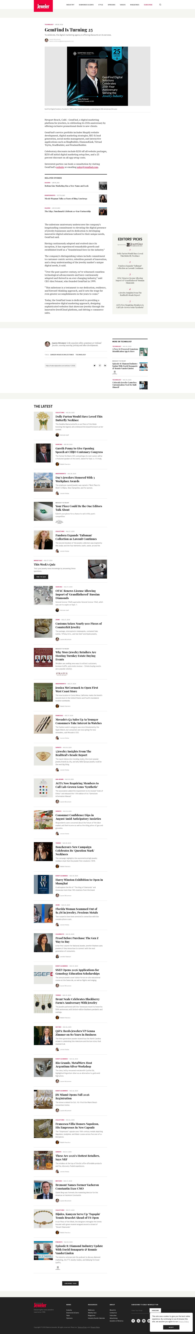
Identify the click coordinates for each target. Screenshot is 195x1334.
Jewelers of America (116, 1321)
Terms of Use (82, 1327)
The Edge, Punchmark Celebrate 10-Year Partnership (68, 211)
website (60, 167)
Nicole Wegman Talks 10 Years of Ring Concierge (66, 198)
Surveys (58, 747)
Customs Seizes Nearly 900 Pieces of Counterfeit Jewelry (79, 625)
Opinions (111, 4)
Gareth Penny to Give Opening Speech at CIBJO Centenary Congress (79, 450)
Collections (60, 412)
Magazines (134, 4)
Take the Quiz (41, 577)
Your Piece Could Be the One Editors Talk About (79, 507)
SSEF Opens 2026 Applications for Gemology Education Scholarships (78, 971)
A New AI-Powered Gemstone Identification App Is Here (125, 350)
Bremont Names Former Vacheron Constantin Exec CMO (77, 1186)
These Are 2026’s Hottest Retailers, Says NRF (78, 1157)
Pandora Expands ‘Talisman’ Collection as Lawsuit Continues (130, 267)
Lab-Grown (59, 779)
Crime (58, 620)
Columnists (60, 934)
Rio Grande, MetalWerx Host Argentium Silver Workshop (74, 1064)
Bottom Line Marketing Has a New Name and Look (66, 186)
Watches (59, 1181)
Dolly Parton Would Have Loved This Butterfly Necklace (130, 254)
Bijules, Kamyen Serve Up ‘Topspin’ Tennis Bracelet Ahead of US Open (78, 1215)
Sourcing (59, 444)
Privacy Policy (95, 1327)
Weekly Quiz (92, 1312)
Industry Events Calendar (96, 1318)
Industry (70, 4)
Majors (47, 182)
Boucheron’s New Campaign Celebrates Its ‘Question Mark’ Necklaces (75, 850)
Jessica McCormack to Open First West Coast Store (77, 689)
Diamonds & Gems (86, 4)
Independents (50, 195)
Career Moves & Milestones (62, 354)
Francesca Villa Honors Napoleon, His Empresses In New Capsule (77, 1125)
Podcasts (59, 1242)
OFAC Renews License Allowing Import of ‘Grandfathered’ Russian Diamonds (130, 280)
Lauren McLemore (54, 39)
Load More (70, 1283)
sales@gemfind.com (87, 167)
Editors (58, 1027)
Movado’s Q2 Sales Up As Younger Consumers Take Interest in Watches (79, 721)
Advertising (113, 1318)
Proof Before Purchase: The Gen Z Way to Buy (77, 939)
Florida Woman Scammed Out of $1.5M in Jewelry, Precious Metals (77, 910)
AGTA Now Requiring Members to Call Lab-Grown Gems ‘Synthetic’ (130, 306)
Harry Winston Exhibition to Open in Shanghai (79, 881)
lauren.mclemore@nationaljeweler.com (61, 41)
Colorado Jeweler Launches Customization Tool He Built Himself (124, 384)
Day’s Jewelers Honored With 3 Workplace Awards (75, 479)
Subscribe (148, 4)
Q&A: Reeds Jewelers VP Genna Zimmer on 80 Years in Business (76, 1032)
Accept (171, 1327)
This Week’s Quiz (44, 564)
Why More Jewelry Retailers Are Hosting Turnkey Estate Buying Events (76, 655)
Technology (49, 24)
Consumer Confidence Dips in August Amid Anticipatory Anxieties (78, 816)
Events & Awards (62, 876)
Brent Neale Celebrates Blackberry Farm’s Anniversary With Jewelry (78, 1000)
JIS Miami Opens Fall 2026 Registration (72, 1096)
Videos (122, 4)
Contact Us (113, 1312)
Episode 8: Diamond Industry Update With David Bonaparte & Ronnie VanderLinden (125, 366)
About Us (113, 1310)
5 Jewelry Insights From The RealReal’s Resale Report (130, 294)
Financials (59, 715)
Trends (58, 843)
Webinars (91, 1310)
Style (100, 4)
